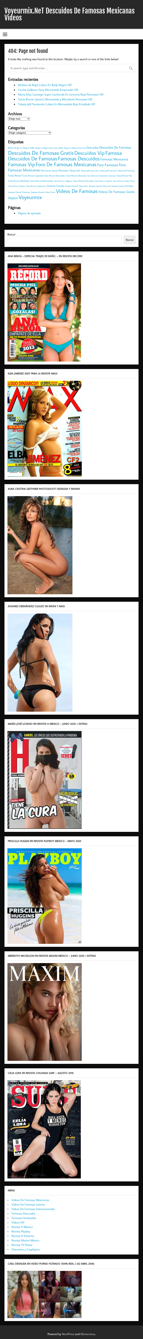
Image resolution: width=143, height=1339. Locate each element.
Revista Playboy (21, 1231)
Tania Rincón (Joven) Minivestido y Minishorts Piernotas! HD (55, 99)
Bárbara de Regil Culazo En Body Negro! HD (45, 85)
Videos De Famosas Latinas (28, 1204)
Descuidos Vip (89, 152)
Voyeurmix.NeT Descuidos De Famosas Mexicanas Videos (69, 14)
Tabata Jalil (74, 170)
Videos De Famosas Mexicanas (30, 1200)
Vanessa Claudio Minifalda (122, 186)
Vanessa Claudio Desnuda (99, 186)
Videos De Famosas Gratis (116, 191)
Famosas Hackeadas (24, 1218)
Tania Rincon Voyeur (16, 186)
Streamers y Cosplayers (26, 1249)
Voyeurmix (30, 197)
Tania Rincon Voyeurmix (36, 186)
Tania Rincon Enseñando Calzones (101, 175)
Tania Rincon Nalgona (63, 181)
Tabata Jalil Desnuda (108, 170)
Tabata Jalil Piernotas (126, 170)
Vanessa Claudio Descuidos (76, 186)
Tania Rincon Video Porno (124, 181)
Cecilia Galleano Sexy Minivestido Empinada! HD (48, 90)
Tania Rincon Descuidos (54, 175)
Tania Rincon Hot (124, 175)
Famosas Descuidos (79, 158)
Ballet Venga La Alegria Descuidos (44, 147)
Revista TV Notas (22, 1245)
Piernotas (63, 170)
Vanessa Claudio (55, 185)
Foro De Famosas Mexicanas (66, 164)
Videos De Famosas (77, 190)
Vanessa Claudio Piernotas (19, 192)
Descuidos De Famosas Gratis (41, 152)
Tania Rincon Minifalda (18, 180)
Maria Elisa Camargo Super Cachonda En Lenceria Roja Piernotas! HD (61, 94)
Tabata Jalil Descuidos (90, 170)
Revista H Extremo (23, 1236)
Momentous (87, 1334)
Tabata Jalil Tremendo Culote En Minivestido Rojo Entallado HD (56, 104)
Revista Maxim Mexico (25, 1240)
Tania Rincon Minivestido (41, 180)
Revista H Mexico (22, 1227)
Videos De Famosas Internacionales (33, 1209)
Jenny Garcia (51, 170)
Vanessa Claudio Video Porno (43, 192)
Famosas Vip (21, 164)
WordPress (68, 1334)
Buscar (11, 234)
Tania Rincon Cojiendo (32, 175)
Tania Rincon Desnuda (76, 175)
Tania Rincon (15, 175)
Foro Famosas (107, 164)
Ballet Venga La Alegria (18, 147)
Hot (43, 170)
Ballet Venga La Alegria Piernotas (72, 148)
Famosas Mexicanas (114, 159)
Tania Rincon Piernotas (83, 180)
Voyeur (13, 197)
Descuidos (92, 147)
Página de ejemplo (29, 213)
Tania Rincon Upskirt (103, 180)
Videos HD (18, 1222)
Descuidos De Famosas (115, 147)
